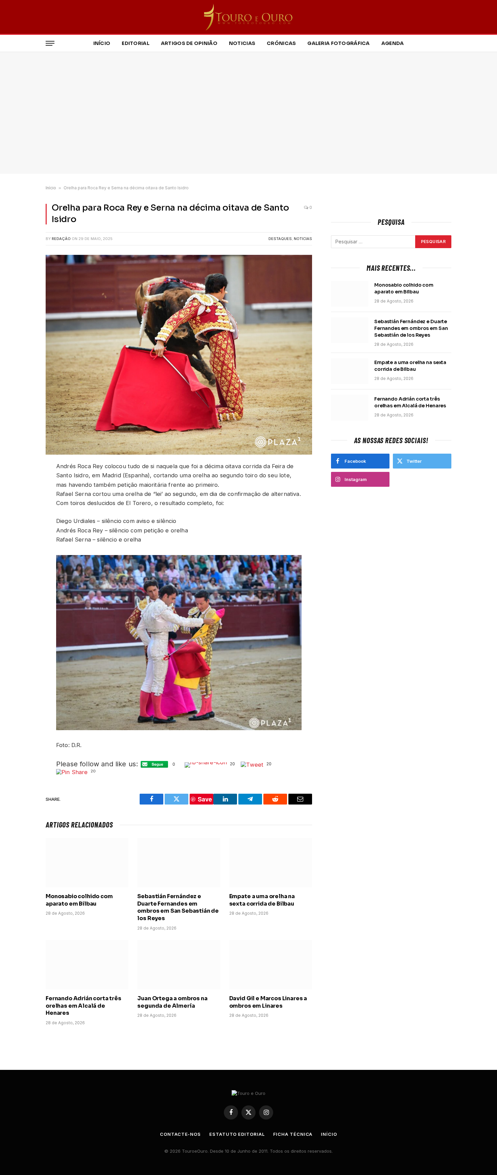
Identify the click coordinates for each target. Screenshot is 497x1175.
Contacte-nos (180, 1134)
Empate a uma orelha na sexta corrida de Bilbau (262, 900)
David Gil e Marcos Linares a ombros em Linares (268, 1002)
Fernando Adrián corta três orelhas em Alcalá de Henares (83, 1006)
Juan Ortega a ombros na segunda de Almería (172, 1002)
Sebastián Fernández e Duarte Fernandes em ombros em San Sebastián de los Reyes (178, 907)
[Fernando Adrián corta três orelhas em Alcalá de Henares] (87, 964)
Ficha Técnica (293, 1134)
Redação (61, 238)
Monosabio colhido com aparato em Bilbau (79, 900)
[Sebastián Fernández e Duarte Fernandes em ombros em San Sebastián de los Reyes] (178, 862)
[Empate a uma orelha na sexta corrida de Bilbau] (270, 862)
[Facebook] (22, 483)
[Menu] (50, 43)
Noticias (242, 43)
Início (102, 43)
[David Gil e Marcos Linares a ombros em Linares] (270, 964)
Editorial (135, 43)
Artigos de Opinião (189, 43)
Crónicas (281, 43)
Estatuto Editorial (236, 1134)
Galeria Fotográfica (338, 43)
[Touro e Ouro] (248, 17)
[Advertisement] (248, 113)
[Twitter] (22, 499)
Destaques (280, 238)
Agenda (392, 43)
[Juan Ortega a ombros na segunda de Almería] (178, 964)
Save (26, 544)
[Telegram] (22, 531)
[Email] (22, 554)
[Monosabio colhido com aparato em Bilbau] (87, 862)
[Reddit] (22, 515)
